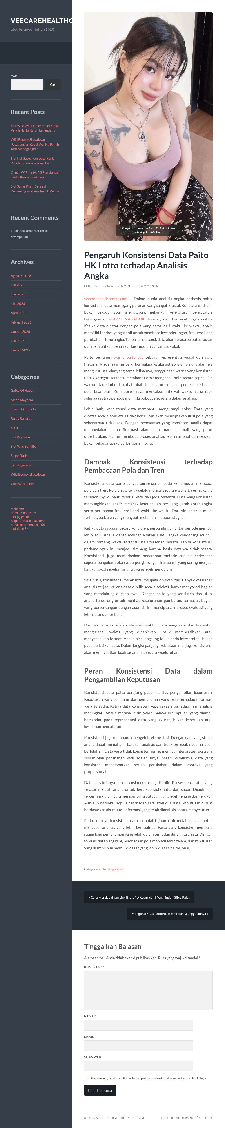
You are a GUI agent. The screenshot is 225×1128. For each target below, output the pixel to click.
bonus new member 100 (28, 525)
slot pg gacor (20, 517)
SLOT (14, 428)
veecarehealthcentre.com (62, 21)
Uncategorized (21, 465)
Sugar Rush (19, 456)
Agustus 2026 (21, 276)
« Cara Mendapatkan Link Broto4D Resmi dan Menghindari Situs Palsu (139, 897)
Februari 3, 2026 (98, 286)
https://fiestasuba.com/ (28, 521)
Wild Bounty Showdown (28, 474)
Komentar (94, 967)
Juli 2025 (17, 341)
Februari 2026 (21, 322)
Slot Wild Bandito (23, 446)
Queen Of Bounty (23, 409)
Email (90, 1036)
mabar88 (17, 509)
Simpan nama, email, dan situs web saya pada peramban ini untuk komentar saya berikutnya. (148, 1078)
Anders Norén (188, 1118)
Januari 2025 (20, 350)
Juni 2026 (18, 294)
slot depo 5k (19, 529)
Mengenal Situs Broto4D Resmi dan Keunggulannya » (170, 914)
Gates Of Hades (22, 390)
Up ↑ (209, 1118)
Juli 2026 (17, 285)
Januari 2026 (20, 331)
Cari (14, 76)
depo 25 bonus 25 (23, 513)
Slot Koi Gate (20, 437)
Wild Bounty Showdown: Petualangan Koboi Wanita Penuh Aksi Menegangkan (35, 144)
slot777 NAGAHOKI (127, 319)
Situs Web (92, 1057)
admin (124, 286)
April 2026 (18, 313)
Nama (90, 1016)
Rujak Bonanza (21, 418)
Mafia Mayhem (22, 400)
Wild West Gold (22, 484)
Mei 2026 (18, 304)
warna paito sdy (128, 357)
